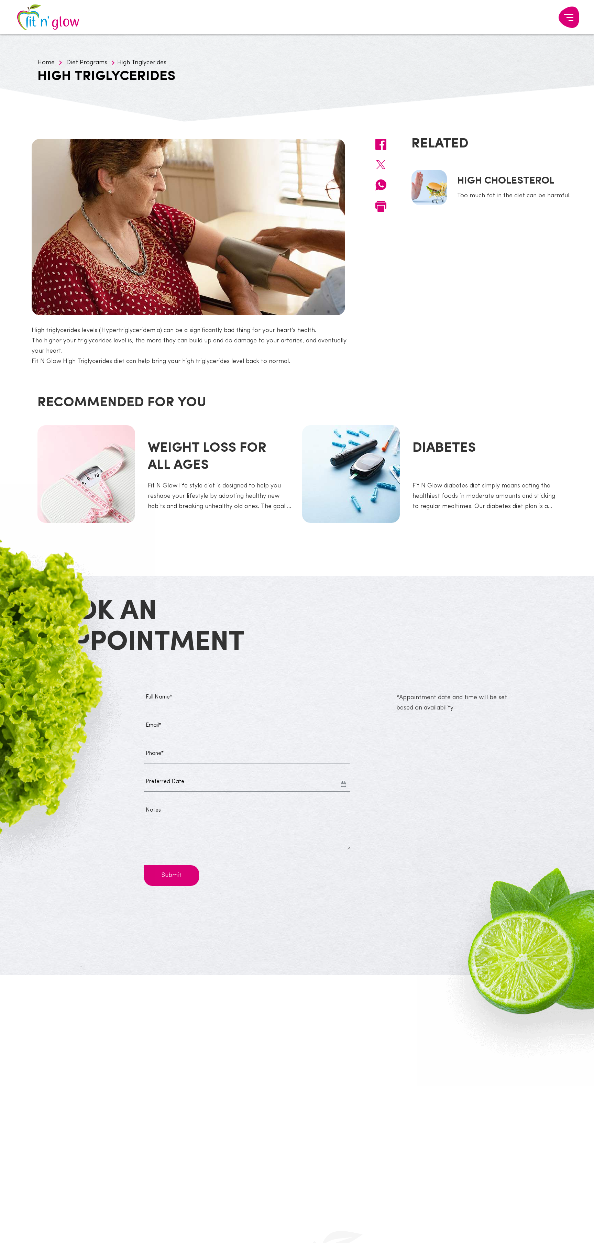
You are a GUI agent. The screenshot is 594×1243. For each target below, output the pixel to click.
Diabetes (444, 448)
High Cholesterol (505, 181)
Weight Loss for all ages (207, 456)
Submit (172, 875)
